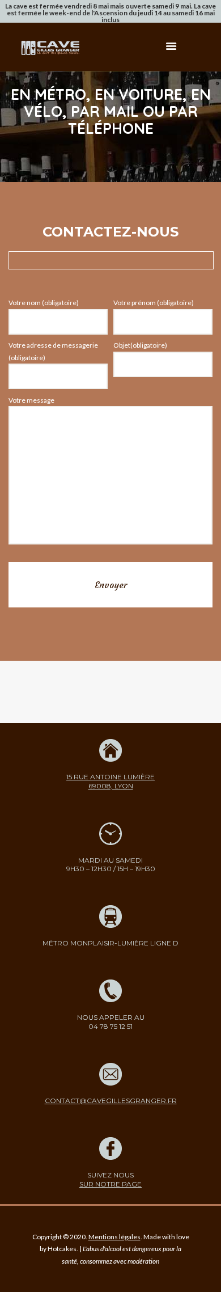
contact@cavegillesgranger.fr (111, 1100)
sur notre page (110, 1184)
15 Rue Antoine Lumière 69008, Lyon (110, 781)
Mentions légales (114, 1236)
